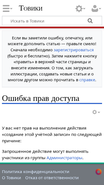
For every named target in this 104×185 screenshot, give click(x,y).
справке (87, 79)
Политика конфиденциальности (35, 171)
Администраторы (64, 157)
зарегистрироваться (74, 49)
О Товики (11, 177)
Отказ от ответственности (52, 177)
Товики (30, 8)
